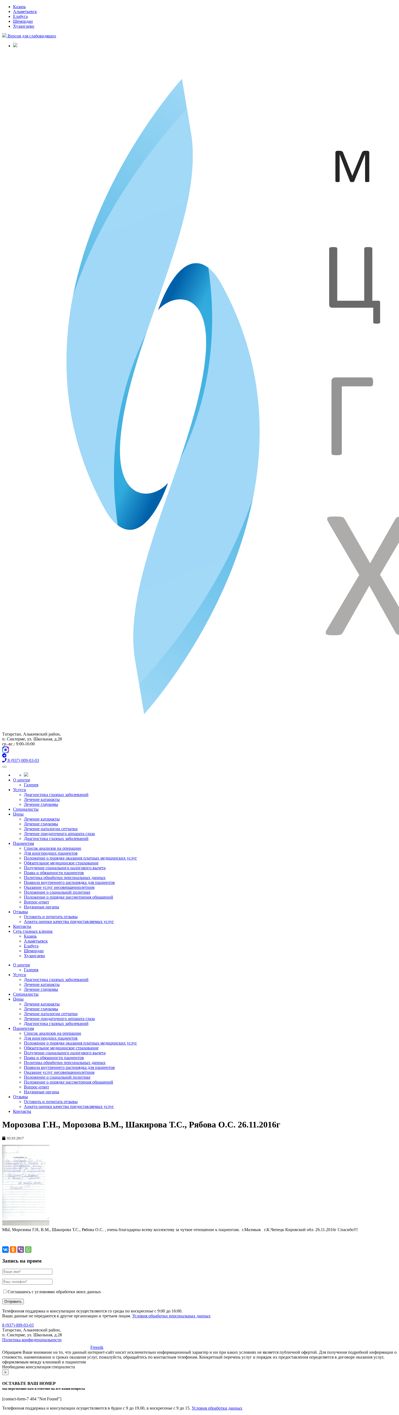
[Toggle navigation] (4, 767)
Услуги (19, 789)
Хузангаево (23, 26)
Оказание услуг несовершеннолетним (59, 887)
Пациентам (23, 843)
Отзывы (20, 911)
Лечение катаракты (42, 799)
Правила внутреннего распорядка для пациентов (69, 882)
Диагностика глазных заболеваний (56, 794)
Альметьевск (25, 11)
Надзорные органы (41, 907)
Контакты (22, 926)
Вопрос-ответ (36, 902)
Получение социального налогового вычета (65, 867)
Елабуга (20, 16)
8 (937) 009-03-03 (18, 1325)
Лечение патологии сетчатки (51, 828)
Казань (19, 6)
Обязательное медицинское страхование (61, 863)
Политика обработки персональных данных (65, 877)
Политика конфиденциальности (32, 1339)
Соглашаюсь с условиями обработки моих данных (54, 1291)
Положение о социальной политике (57, 892)
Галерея (31, 784)
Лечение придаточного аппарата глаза (59, 833)
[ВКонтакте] (5, 1249)
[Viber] (20, 1249)
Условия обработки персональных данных (171, 1316)
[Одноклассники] (13, 1249)
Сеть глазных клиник (33, 931)
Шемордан (23, 21)
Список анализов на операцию (52, 848)
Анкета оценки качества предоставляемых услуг (69, 921)
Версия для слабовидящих (31, 36)
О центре (21, 780)
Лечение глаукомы (41, 804)
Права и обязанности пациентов (54, 872)
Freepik (96, 1347)
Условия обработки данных (217, 1408)
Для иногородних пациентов (51, 853)
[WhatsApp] (28, 1249)
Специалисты (26, 809)
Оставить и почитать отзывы (51, 916)
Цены (18, 814)
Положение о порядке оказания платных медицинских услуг (80, 858)
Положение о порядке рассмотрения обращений (68, 897)
